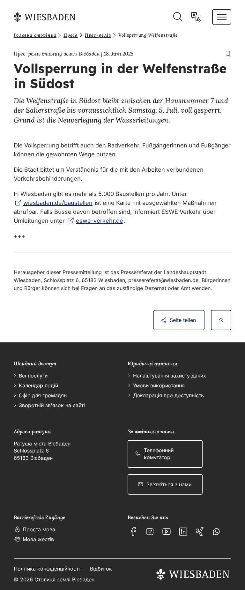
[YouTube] (166, 531)
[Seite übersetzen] (196, 17)
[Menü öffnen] (221, 17)
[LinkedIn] (183, 531)
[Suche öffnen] (177, 17)
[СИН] (199, 531)
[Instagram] (150, 531)
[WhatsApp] (216, 531)
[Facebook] (133, 531)
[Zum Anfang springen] (221, 320)
